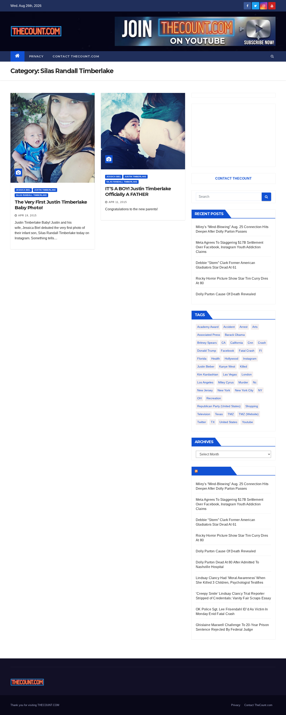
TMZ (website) (249, 414)
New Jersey (205, 390)
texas (219, 414)
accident (229, 326)
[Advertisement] (233, 135)
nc (254, 382)
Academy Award (208, 326)
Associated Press (208, 334)
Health (215, 358)
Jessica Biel (23, 190)
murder (243, 382)
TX (213, 422)
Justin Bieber (205, 366)
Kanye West (227, 366)
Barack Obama (235, 334)
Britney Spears (207, 342)
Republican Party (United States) (219, 406)
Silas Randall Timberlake (31, 195)
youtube (247, 422)
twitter (201, 422)
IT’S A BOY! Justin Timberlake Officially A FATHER (138, 191)
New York (224, 390)
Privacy (36, 56)
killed (243, 366)
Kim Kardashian (207, 374)
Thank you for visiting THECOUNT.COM (34, 705)
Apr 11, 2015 (118, 202)
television (203, 414)
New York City (244, 390)
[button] (272, 56)
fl (260, 350)
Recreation (213, 398)
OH (199, 398)
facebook (227, 350)
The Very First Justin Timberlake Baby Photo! (51, 204)
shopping (251, 406)
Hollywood (231, 358)
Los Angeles (205, 382)
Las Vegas (230, 374)
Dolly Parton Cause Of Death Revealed (226, 294)
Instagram (249, 358)
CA (223, 342)
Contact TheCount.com (76, 56)
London (247, 374)
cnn (250, 342)
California (236, 342)
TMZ (231, 414)
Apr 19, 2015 (27, 215)
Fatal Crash (246, 350)
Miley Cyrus (226, 382)
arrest (243, 326)
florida (201, 358)
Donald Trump (206, 350)
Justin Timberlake (45, 190)
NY (260, 390)
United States (228, 422)
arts (255, 326)
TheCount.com (213, 471)
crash (262, 342)
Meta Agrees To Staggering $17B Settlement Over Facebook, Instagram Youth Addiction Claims (229, 247)
